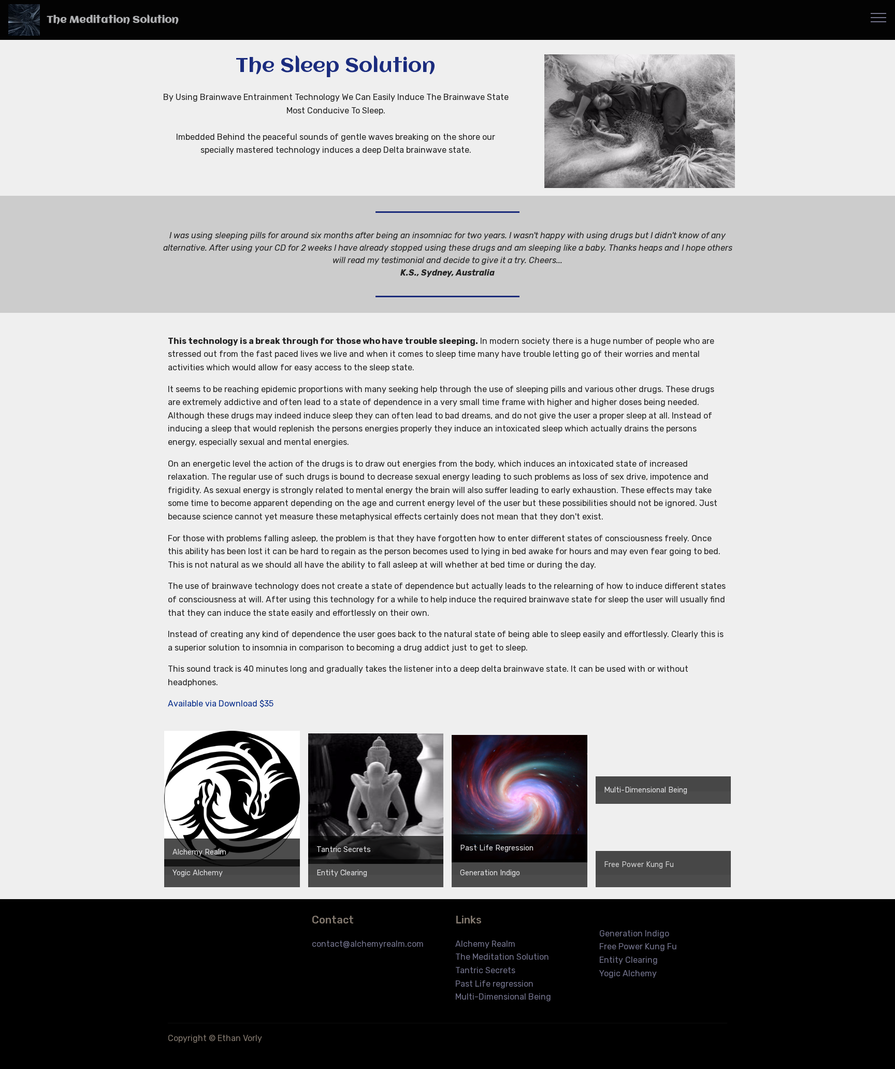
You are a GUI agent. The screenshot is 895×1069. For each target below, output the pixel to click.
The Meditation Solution (113, 20)
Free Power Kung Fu (638, 946)
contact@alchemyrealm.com (368, 944)
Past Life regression (494, 984)
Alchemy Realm (199, 852)
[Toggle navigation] (879, 17)
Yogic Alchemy (197, 873)
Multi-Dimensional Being (645, 790)
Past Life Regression (496, 848)
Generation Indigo (490, 873)
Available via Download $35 (220, 704)
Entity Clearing (341, 873)
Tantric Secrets (343, 849)
